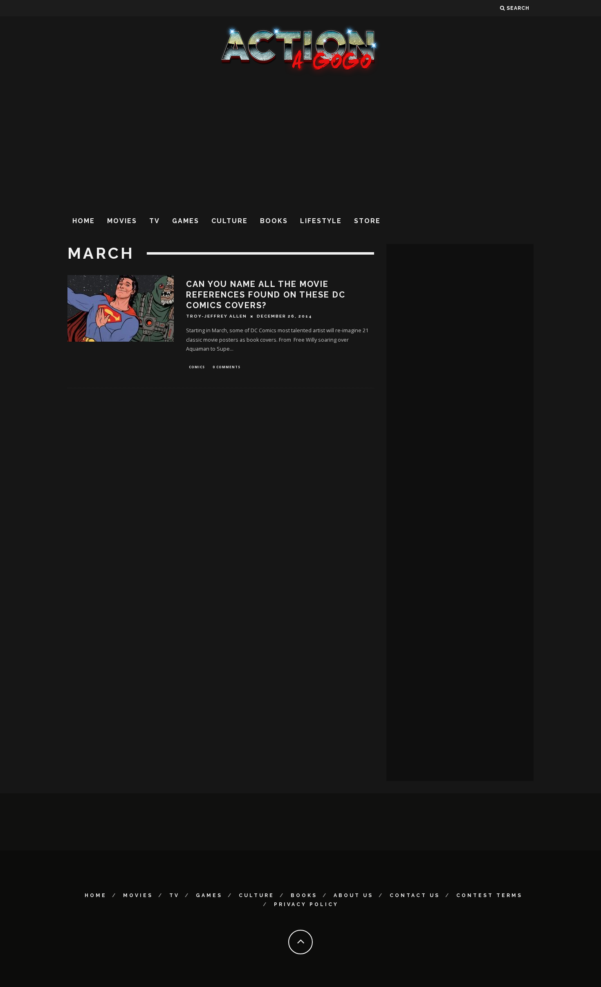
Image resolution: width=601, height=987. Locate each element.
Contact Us (415, 895)
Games (185, 221)
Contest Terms (489, 895)
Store (367, 221)
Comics (197, 367)
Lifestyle (321, 221)
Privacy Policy (306, 904)
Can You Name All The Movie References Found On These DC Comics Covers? (265, 294)
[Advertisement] (300, 142)
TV (154, 221)
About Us (353, 895)
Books (274, 221)
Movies (122, 221)
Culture (229, 221)
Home (83, 221)
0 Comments (226, 367)
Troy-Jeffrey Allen (216, 316)
